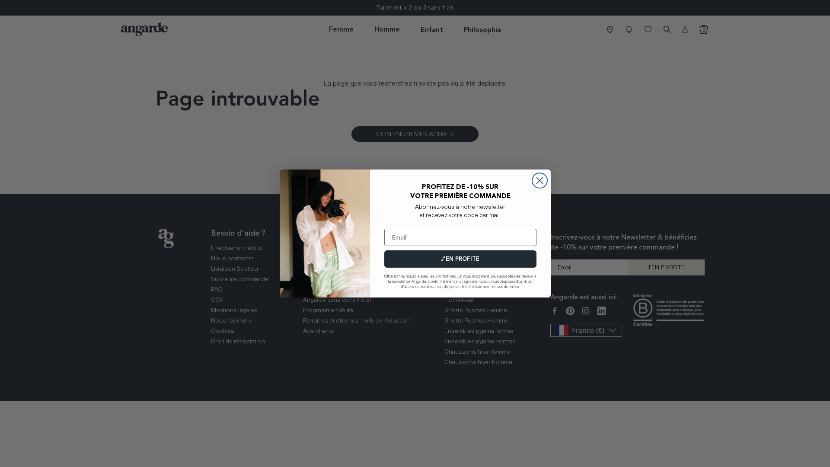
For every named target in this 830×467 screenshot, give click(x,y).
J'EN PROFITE (460, 259)
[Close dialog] (539, 180)
